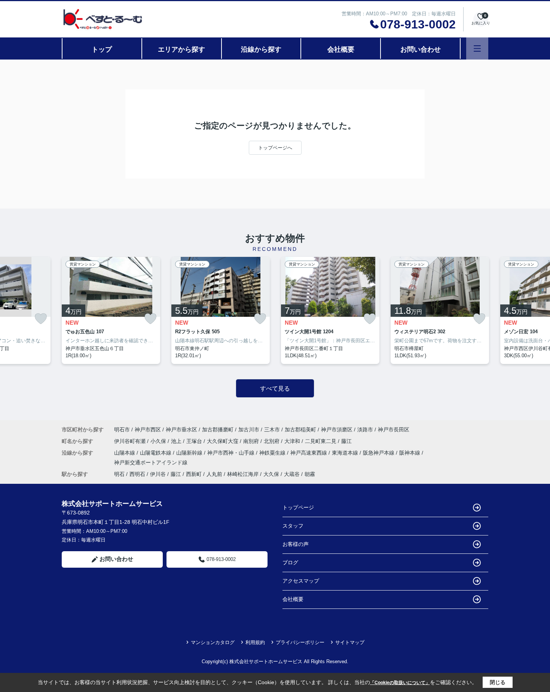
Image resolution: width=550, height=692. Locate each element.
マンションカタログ (213, 642)
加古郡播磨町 (217, 429)
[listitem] (111, 310)
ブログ (290, 562)
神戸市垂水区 (181, 429)
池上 (177, 441)
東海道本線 (346, 453)
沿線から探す (261, 49)
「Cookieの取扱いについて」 (400, 682)
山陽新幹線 (190, 453)
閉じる (497, 682)
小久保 (159, 441)
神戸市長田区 (393, 429)
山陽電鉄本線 (156, 453)
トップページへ (275, 148)
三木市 (272, 429)
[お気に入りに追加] (41, 318)
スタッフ (292, 526)
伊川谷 (158, 474)
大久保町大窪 (223, 441)
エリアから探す (181, 49)
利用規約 (255, 642)
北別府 (272, 441)
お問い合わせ (420, 49)
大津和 (293, 441)
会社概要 (340, 49)
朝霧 (310, 474)
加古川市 (248, 429)
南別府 (251, 441)
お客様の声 (295, 544)
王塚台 (195, 441)
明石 (119, 474)
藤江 (346, 441)
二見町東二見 (321, 441)
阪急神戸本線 (379, 453)
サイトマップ (349, 642)
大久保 (271, 474)
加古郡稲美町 (300, 429)
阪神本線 (410, 453)
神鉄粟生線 (273, 453)
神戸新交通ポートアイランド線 (150, 462)
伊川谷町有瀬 (130, 441)
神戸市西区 (148, 429)
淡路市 (365, 429)
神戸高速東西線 (309, 453)
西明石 (137, 474)
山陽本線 (125, 453)
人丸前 (214, 474)
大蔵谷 (292, 474)
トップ (102, 49)
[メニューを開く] (477, 48)
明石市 (122, 429)
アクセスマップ (300, 581)
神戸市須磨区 (336, 429)
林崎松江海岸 (243, 474)
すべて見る (275, 388)
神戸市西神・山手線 (231, 453)
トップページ (298, 507)
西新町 (194, 474)
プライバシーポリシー (300, 642)
